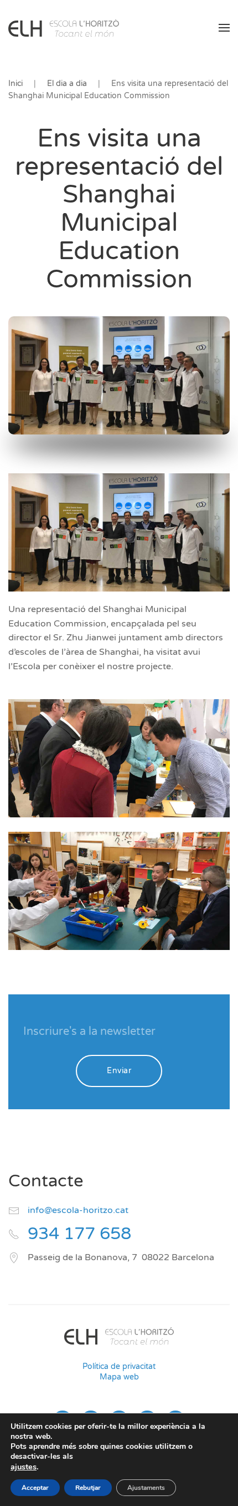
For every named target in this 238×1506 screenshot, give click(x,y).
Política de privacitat (119, 1366)
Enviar (119, 1070)
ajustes (24, 1467)
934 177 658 (79, 1234)
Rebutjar (88, 1487)
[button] (224, 27)
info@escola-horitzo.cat (78, 1210)
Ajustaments (146, 1487)
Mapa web (119, 1377)
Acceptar (35, 1487)
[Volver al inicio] (63, 27)
